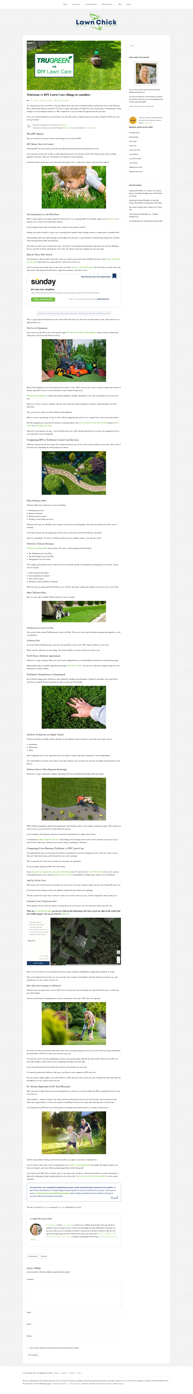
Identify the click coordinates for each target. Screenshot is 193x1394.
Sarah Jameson (63, 125)
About (129, 4)
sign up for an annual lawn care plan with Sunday (51, 871)
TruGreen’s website (74, 665)
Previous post (32, 1256)
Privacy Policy (75, 1383)
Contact (72, 1373)
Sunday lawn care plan (63, 874)
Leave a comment (33, 100)
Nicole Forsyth (67, 128)
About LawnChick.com (136, 106)
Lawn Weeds (133, 163)
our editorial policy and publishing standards (52, 1193)
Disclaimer (120, 1383)
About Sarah (150, 106)
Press (79, 1373)
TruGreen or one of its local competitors (91, 1176)
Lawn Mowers (133, 154)
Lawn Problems (90, 4)
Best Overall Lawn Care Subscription (96, 277)
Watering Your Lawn (136, 171)
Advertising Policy (60, 1383)
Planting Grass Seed (135, 167)
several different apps (43, 911)
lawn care (112, 218)
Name (29, 1312)
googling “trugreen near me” (48, 839)
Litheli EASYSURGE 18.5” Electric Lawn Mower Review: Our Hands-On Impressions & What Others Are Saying (145, 193)
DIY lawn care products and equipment (81, 332)
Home (65, 4)
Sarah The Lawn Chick (62, 100)
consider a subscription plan (79, 1165)
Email (29, 1324)
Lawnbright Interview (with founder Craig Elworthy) (146, 221)
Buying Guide (133, 137)
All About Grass (134, 133)
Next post (44, 1256)
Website (29, 1336)
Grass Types (133, 141)
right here (65, 914)
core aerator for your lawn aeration (94, 422)
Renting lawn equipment (36, 395)
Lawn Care (76, 4)
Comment (30, 1279)
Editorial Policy (106, 1383)
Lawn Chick (67, 1225)
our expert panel (148, 123)
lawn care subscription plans (83, 267)
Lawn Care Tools (134, 150)
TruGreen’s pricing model (37, 548)
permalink (78, 1207)
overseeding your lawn (43, 425)
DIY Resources (107, 4)
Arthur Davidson (88, 128)
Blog (120, 4)
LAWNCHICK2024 (96, 872)
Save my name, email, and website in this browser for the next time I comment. (54, 1348)
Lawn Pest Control (135, 158)
